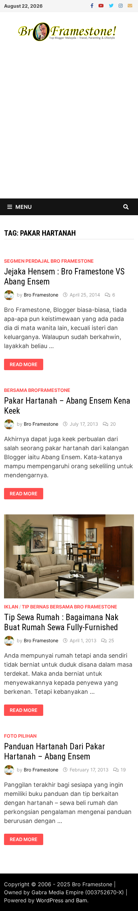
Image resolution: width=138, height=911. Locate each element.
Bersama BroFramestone (37, 390)
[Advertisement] (69, 126)
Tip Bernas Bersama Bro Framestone (69, 606)
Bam (81, 900)
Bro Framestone (41, 295)
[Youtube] (102, 5)
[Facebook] (93, 5)
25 (111, 640)
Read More (25, 364)
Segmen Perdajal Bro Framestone (49, 261)
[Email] (130, 5)
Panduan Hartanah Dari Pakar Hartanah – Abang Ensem (54, 751)
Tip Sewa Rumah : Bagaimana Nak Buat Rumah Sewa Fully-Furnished (61, 622)
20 (113, 424)
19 (123, 769)
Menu (23, 206)
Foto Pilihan (20, 736)
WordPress (49, 900)
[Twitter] (112, 5)
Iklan (11, 606)
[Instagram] (121, 5)
